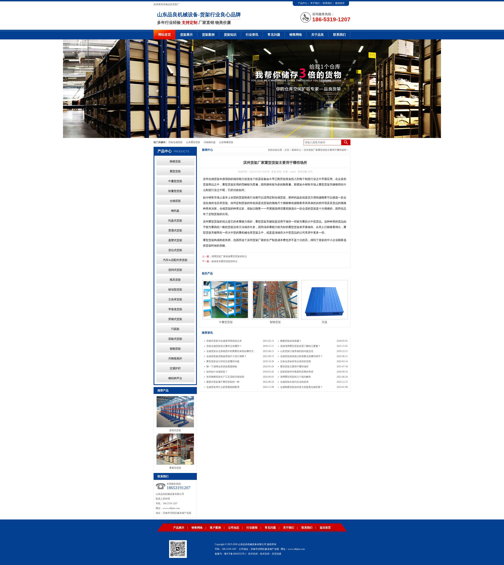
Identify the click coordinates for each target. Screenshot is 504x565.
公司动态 (233, 527)
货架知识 (230, 34)
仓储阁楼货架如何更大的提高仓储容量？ (301, 387)
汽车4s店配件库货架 (175, 260)
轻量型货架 (175, 191)
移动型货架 (175, 289)
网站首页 (164, 34)
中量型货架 (175, 181)
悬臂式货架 (175, 240)
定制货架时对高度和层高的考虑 (296, 371)
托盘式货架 (175, 220)
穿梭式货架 (175, 319)
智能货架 (175, 348)
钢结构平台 (175, 378)
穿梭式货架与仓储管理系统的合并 (224, 341)
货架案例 (208, 34)
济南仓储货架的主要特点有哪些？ (224, 346)
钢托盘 (175, 210)
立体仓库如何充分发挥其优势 (295, 361)
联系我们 (327, 3)
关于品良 (317, 34)
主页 (286, 150)
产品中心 (302, 3)
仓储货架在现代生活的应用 (294, 382)
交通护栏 (175, 368)
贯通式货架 (175, 230)
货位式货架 (175, 250)
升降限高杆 (175, 358)
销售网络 (295, 34)
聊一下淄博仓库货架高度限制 (221, 366)
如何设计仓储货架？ (217, 371)
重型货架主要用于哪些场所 (294, 366)
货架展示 (186, 34)
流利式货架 (175, 269)
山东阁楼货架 (226, 142)
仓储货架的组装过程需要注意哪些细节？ (301, 356)
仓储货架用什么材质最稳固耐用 (222, 387)
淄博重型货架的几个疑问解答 (295, 376)
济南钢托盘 (210, 142)
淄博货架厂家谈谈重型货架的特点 (229, 256)
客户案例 (215, 527)
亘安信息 (276, 553)
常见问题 (274, 34)
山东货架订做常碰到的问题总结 (296, 351)
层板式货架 (175, 338)
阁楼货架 (175, 161)
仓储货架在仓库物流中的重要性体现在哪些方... (230, 351)
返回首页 (340, 3)
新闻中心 (296, 150)
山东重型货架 (193, 142)
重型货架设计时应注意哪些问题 (222, 361)
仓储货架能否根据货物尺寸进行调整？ (226, 356)
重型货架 (175, 171)
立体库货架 (175, 299)
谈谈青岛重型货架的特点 (224, 261)
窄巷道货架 (175, 309)
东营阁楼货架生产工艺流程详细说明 (225, 376)
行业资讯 (252, 34)
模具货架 (175, 279)
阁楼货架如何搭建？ (290, 341)
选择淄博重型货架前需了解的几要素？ (300, 346)
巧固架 (175, 329)
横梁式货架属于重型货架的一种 (222, 382)
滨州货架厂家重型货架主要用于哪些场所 (325, 150)
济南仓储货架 (175, 142)
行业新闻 (252, 527)
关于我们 (315, 3)
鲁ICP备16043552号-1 (235, 553)
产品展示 (178, 527)
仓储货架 (175, 200)
